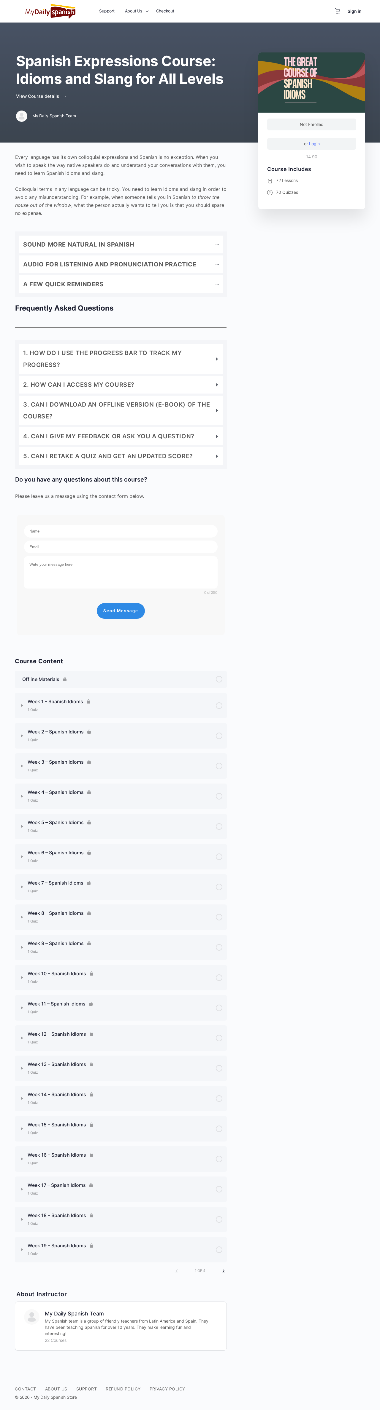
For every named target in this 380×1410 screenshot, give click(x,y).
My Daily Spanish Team (74, 1313)
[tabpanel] (121, 397)
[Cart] (338, 11)
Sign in (355, 11)
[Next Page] (223, 1271)
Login (314, 143)
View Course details (38, 96)
